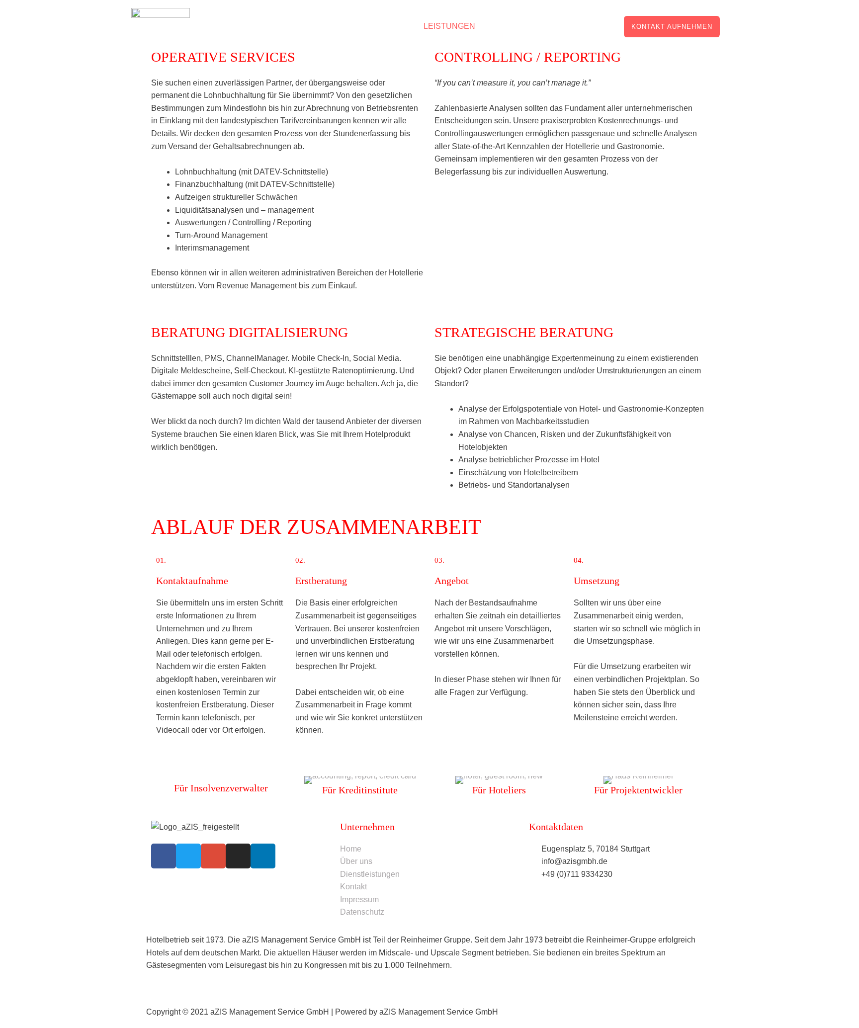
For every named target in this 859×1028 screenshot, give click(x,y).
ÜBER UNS (521, 26)
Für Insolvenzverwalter (221, 787)
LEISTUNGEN (449, 26)
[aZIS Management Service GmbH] (160, 25)
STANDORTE (583, 26)
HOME (396, 26)
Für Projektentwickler (638, 789)
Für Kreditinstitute (360, 789)
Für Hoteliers (499, 789)
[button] (672, 26)
